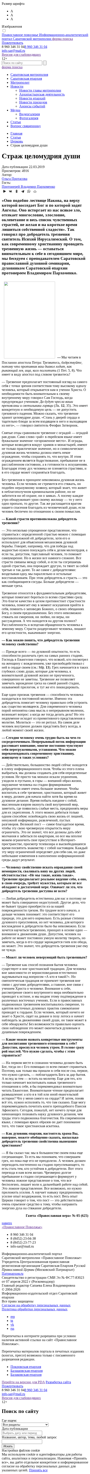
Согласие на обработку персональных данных (36, 1305)
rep (12, 1316)
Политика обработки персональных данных (35, 1309)
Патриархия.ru (12, 1273)
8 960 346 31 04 (35, 47)
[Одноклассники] (16, 191)
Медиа (15, 110)
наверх (7, 1223)
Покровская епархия (25, 1367)
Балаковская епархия (26, 1374)
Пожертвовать (12, 43)
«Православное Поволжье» (22, 1227)
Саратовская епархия (26, 78)
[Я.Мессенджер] (4, 191)
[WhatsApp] (28, 191)
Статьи (15, 122)
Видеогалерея (29, 114)
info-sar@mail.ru (13, 50)
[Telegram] (22, 191)
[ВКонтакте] (10, 191)
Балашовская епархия (26, 1371)
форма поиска (62, 39)
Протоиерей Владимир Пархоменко (28, 186)
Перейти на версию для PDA (23, 1382)
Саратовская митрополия (29, 74)
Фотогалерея (28, 118)
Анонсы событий (32, 106)
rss (12, 1328)
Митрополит (19, 82)
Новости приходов (33, 102)
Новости (16, 86)
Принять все (38, 1470)
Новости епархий (32, 98)
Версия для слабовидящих (21, 54)
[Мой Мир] (35, 191)
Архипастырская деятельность (42, 94)
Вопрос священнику (25, 126)
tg (11, 1320)
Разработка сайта (58, 1382)
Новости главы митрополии (40, 90)
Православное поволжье (45, 37)
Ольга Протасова (14, 179)
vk (12, 1324)
